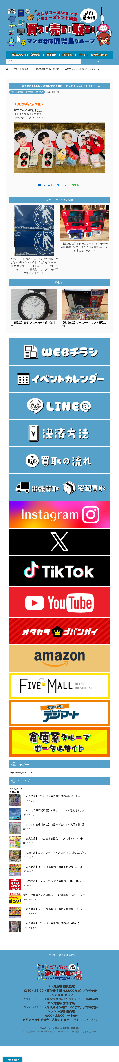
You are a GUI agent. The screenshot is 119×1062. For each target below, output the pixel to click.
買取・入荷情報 (17, 92)
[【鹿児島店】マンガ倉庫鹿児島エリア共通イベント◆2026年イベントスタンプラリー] (15, 842)
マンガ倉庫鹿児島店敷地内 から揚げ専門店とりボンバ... (55, 895)
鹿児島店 (29, 92)
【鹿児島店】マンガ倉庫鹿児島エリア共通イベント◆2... (54, 838)
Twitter (63, 185)
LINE (78, 185)
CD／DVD (39, 92)
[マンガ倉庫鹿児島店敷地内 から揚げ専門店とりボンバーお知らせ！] (15, 898)
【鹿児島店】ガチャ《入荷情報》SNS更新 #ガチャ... (52, 796)
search (98, 61)
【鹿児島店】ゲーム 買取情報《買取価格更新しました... (54, 866)
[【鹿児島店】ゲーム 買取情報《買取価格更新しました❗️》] (15, 912)
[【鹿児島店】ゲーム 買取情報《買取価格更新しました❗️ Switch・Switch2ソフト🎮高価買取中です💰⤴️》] (15, 870)
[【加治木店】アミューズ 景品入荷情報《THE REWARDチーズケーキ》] (15, 884)
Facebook (46, 185)
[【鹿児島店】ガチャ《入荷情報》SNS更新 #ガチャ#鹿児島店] (15, 800)
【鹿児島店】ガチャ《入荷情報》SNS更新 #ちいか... (52, 923)
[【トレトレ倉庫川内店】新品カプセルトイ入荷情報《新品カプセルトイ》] (15, 828)
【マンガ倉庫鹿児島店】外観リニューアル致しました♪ (53, 810)
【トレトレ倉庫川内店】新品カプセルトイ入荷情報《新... (55, 824)
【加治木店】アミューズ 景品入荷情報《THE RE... (52, 881)
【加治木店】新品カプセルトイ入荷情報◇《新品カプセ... (55, 852)
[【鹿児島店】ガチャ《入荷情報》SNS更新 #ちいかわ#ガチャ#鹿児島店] (15, 926)
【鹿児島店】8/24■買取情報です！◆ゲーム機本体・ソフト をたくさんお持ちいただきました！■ (84, 247)
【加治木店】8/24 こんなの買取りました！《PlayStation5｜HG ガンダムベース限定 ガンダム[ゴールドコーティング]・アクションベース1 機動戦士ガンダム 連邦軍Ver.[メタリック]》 (34, 266)
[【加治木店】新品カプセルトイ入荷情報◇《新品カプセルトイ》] (15, 856)
